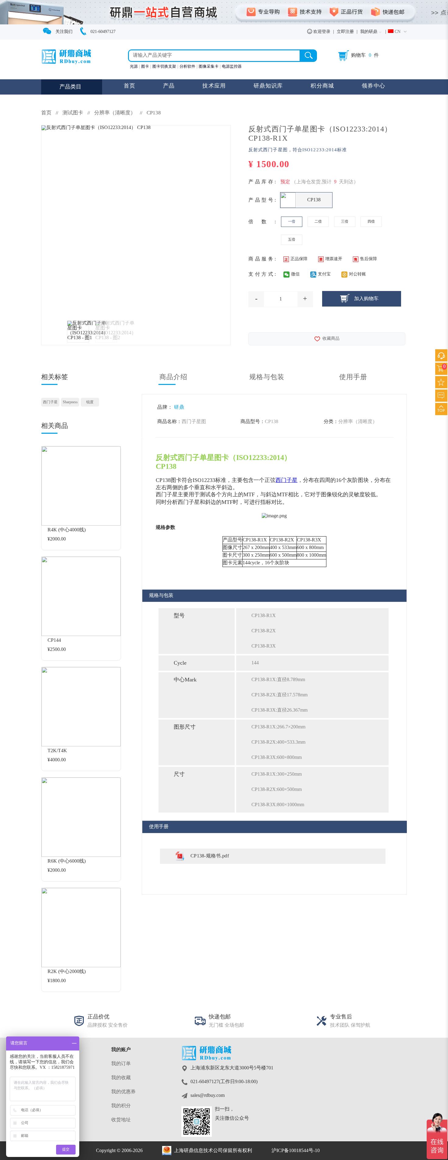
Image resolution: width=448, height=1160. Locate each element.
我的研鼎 (368, 32)
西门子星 (50, 402)
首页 (130, 86)
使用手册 (353, 377)
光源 (134, 67)
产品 (169, 86)
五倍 (291, 240)
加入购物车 (366, 298)
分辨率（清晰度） (115, 113)
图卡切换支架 (164, 67)
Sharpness (70, 402)
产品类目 (70, 87)
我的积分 (121, 1105)
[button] (397, 32)
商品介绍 (173, 377)
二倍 (318, 222)
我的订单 (121, 1063)
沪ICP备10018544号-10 (296, 1150)
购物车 (358, 55)
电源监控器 (232, 67)
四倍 (371, 222)
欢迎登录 (321, 32)
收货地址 (121, 1119)
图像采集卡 (209, 67)
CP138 (154, 113)
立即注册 (345, 32)
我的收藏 (121, 1077)
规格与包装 (267, 377)
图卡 (145, 67)
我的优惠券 (123, 1091)
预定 (285, 182)
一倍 (291, 222)
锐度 (90, 402)
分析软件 (187, 67)
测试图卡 (72, 113)
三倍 (344, 222)
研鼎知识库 (268, 86)
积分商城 (322, 86)
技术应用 (214, 86)
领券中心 (373, 86)
